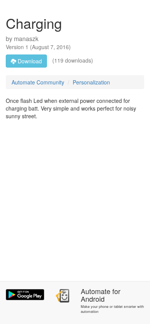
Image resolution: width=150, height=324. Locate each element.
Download (29, 61)
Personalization (91, 82)
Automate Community (38, 82)
